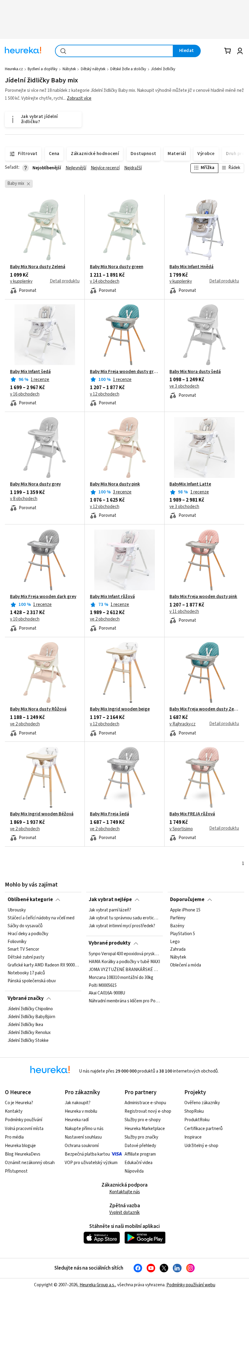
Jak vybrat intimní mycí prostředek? (122, 926)
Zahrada (178, 949)
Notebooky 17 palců (26, 973)
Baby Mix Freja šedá (109, 814)
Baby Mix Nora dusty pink (115, 484)
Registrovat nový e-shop (147, 1111)
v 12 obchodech (104, 394)
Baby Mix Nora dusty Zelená (37, 267)
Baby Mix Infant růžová (112, 597)
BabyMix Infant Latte (190, 484)
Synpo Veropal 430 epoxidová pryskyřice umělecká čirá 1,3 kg (124, 954)
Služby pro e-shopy (142, 1120)
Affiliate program (140, 1154)
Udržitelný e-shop (201, 1145)
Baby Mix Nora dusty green (116, 267)
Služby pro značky (141, 1137)
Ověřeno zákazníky (202, 1103)
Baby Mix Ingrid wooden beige (120, 709)
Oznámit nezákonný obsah (30, 1163)
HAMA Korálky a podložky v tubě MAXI (124, 962)
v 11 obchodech (184, 612)
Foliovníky (17, 941)
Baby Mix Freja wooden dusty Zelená (204, 709)
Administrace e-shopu (145, 1103)
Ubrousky (17, 910)
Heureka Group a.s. (97, 1285)
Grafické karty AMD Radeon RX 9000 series (43, 965)
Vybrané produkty (110, 943)
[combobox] (114, 51)
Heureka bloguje (20, 1145)
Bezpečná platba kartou (87, 1154)
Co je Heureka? (19, 1103)
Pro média (14, 1137)
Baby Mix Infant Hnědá (191, 267)
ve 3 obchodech (184, 386)
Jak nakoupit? (77, 1103)
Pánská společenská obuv (32, 981)
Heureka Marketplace (144, 1128)
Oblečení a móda (185, 965)
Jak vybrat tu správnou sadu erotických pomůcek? (124, 918)
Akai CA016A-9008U (107, 993)
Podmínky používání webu (190, 1285)
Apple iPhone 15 (185, 910)
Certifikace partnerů (203, 1128)
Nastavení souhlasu (83, 1137)
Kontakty (13, 1111)
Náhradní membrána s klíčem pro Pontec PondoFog (124, 1001)
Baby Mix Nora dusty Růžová (38, 709)
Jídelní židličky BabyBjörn (31, 1017)
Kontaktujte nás (124, 1192)
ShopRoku (194, 1111)
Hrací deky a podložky (28, 934)
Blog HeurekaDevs (22, 1154)
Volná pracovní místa (24, 1128)
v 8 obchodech (23, 499)
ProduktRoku (197, 1120)
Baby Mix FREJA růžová (192, 814)
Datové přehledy (140, 1145)
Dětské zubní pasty (26, 957)
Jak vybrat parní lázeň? (110, 910)
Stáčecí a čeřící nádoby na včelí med (41, 918)
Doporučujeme (187, 899)
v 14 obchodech (104, 281)
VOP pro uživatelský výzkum (91, 1163)
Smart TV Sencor (23, 949)
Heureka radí (77, 1120)
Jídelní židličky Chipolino (30, 1009)
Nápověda (134, 1171)
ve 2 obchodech (105, 619)
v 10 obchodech (24, 619)
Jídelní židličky (163, 69)
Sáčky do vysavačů (25, 926)
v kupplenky (21, 281)
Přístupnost (16, 1171)
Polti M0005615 (103, 985)
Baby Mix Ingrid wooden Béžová (41, 814)
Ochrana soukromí (82, 1145)
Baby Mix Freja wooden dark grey (43, 597)
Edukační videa (138, 1163)
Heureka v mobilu (81, 1111)
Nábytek (69, 69)
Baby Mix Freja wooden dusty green (124, 372)
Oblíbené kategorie (30, 899)
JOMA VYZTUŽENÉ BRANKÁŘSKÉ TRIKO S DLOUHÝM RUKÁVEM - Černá (124, 969)
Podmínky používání (23, 1120)
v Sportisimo (181, 829)
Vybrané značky (26, 998)
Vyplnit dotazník (124, 1212)
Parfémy (178, 918)
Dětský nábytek (93, 69)
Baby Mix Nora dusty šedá (195, 372)
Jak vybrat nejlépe (110, 899)
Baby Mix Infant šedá (30, 372)
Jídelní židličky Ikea (25, 1025)
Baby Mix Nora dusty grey (35, 484)
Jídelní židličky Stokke (28, 1040)
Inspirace (193, 1137)
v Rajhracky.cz (182, 724)
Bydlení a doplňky (42, 69)
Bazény (177, 926)
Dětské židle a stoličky (128, 69)
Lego (175, 941)
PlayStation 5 (182, 934)
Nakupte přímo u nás (84, 1128)
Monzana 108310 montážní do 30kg (121, 977)
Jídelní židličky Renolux (29, 1032)
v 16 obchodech (24, 394)
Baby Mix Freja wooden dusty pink (203, 597)
